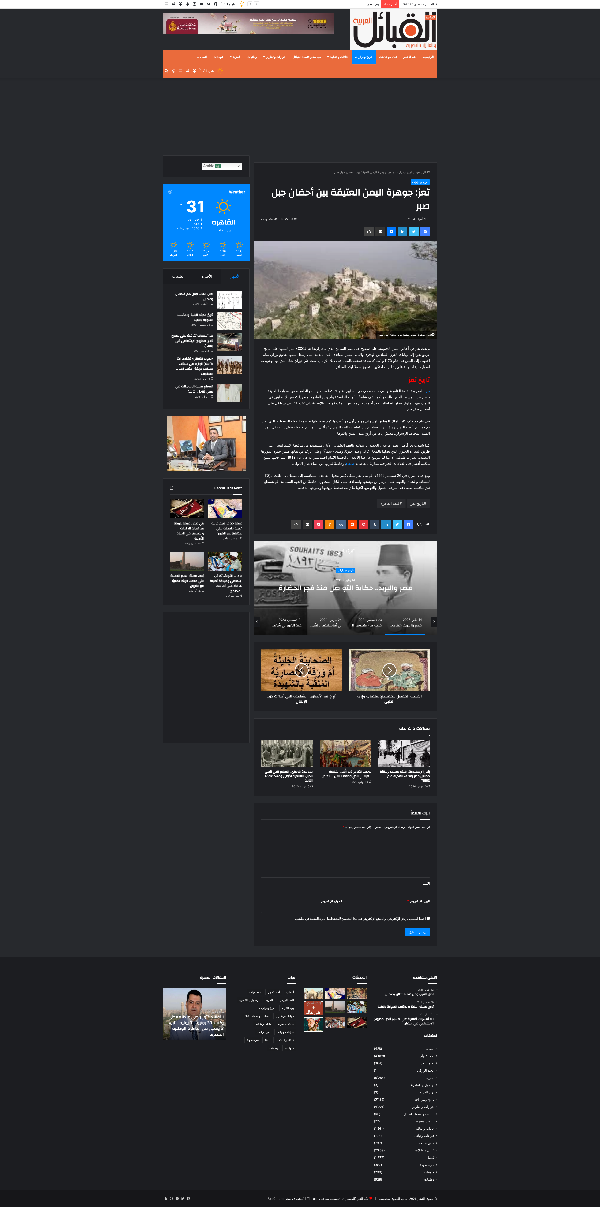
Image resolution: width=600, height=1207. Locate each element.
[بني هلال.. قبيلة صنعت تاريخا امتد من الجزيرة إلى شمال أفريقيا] (357, 993)
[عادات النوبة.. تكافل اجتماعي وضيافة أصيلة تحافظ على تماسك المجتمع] (225, 561)
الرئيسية (428, 57)
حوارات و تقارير (276, 57)
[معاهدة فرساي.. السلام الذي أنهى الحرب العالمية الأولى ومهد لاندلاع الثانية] (287, 753)
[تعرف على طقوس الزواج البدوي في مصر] (335, 1022)
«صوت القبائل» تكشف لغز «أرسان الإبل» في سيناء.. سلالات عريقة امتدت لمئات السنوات (194, 366)
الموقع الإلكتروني (331, 901)
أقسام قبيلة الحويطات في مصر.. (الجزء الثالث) (194, 389)
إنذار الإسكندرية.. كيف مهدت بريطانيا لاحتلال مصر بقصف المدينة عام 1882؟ (405, 776)
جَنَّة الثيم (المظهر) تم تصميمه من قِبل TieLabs (337, 1198)
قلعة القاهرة (390, 503)
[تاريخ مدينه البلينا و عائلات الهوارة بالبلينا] (229, 321)
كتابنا (431, 1157)
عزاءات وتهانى (424, 1136)
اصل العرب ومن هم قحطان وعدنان (194, 296)
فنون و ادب (426, 1143)
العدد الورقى (425, 1070)
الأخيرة (207, 276)
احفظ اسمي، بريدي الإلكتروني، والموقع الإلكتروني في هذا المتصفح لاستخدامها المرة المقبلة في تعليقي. (360, 918)
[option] (345, 588)
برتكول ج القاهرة (422, 1085)
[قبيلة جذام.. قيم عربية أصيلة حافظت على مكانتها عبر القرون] (225, 508)
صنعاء (350, 463)
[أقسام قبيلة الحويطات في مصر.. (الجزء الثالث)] (229, 393)
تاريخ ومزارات (363, 57)
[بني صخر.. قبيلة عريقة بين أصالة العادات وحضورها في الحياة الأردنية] (187, 508)
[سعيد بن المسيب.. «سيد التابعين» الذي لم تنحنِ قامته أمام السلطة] (313, 1024)
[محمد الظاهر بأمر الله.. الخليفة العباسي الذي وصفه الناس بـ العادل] (345, 753)
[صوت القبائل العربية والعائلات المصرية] (393, 30)
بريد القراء (427, 1092)
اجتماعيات (427, 1063)
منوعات (429, 1172)
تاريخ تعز (417, 503)
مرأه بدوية (427, 1165)
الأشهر (235, 276)
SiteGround (276, 1198)
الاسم (425, 883)
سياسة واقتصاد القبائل (307, 57)
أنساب (430, 1049)
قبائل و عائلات (388, 57)
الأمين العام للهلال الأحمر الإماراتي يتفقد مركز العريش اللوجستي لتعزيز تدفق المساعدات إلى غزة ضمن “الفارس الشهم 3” (197, 1022)
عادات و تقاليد (339, 57)
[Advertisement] (300, 115)
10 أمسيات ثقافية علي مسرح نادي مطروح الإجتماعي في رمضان (192, 341)
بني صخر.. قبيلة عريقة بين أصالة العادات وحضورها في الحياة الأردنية (335, 4)
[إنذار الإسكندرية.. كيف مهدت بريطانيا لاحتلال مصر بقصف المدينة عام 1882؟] (404, 753)
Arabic (209, 166)
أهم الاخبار (409, 57)
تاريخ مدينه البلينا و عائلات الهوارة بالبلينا (195, 317)
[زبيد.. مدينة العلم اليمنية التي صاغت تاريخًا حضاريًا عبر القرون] (187, 561)
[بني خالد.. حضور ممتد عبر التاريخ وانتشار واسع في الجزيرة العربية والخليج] (313, 1008)
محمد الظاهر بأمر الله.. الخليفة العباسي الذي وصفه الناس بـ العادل (346, 774)
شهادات (219, 57)
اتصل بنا (202, 57)
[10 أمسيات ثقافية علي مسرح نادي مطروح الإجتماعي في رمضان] (229, 342)
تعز (427, 391)
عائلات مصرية (424, 1121)
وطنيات (252, 57)
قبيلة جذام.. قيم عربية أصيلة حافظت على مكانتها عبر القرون (226, 528)
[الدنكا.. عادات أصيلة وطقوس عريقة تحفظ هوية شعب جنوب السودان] (313, 993)
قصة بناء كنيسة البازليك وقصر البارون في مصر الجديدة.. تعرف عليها (345, 588)
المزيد (237, 57)
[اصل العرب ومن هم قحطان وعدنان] (229, 300)
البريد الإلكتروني (418, 901)
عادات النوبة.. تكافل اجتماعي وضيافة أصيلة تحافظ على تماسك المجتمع (226, 583)
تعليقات (178, 276)
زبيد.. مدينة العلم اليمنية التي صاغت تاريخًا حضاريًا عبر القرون (187, 581)
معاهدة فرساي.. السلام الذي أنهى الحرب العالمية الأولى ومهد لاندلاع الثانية (289, 776)
